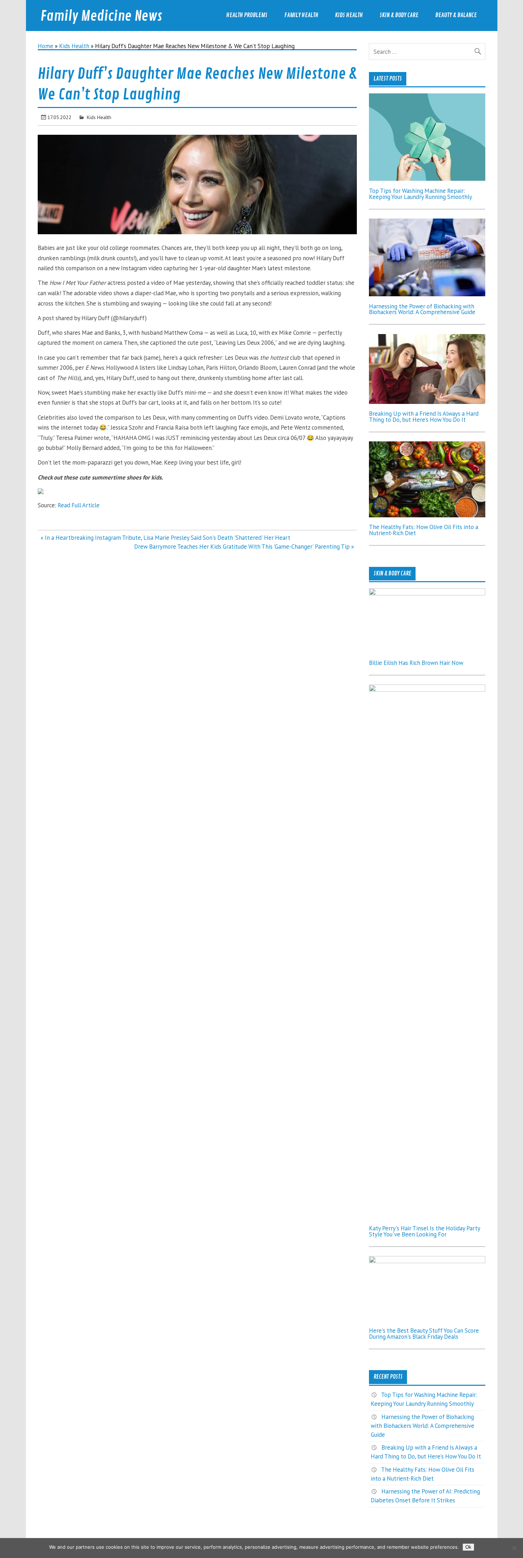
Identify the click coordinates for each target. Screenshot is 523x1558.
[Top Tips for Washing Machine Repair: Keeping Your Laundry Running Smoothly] (427, 179)
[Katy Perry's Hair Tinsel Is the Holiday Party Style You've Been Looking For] (427, 689)
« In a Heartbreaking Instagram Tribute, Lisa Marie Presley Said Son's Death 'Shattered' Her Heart (165, 538)
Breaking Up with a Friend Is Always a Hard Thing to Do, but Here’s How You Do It (424, 417)
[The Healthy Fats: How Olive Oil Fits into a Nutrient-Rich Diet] (427, 515)
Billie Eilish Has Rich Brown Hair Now (416, 663)
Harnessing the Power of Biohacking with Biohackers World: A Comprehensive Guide (422, 309)
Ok (468, 1547)
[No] (514, 1548)
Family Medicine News (101, 16)
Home (45, 46)
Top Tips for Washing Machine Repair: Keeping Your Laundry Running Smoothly (420, 194)
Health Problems (247, 15)
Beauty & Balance (456, 15)
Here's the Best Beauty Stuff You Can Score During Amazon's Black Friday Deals (424, 1334)
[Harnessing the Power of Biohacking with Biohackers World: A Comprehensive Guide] (427, 294)
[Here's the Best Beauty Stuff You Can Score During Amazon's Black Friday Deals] (427, 1261)
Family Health (301, 15)
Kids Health (349, 15)
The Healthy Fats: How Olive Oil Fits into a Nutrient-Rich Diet (423, 530)
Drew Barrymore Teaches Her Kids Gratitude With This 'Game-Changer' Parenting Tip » (244, 546)
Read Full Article (79, 505)
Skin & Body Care (399, 15)
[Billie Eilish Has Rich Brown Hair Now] (427, 593)
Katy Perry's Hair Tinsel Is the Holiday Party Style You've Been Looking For (424, 1231)
